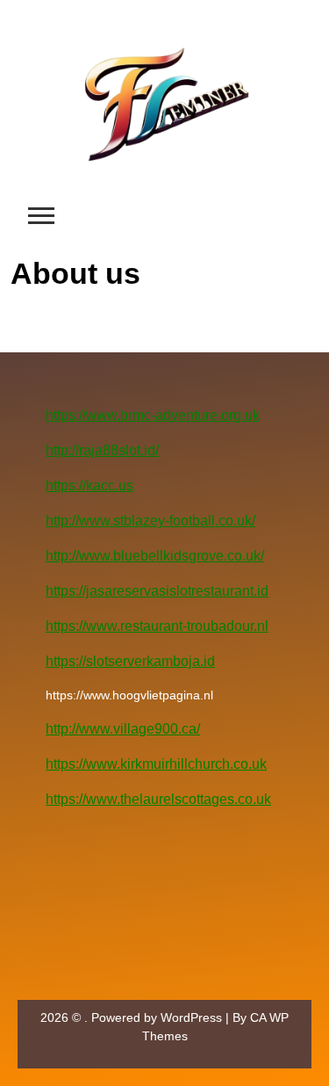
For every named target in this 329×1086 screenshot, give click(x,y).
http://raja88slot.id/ (102, 450)
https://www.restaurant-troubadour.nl (157, 626)
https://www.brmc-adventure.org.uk (153, 415)
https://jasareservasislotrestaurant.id (157, 590)
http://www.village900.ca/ (123, 728)
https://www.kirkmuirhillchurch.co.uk (156, 764)
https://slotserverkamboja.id (130, 661)
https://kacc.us (89, 485)
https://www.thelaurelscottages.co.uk (158, 799)
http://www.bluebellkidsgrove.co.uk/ (155, 555)
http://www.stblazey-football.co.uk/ (150, 520)
